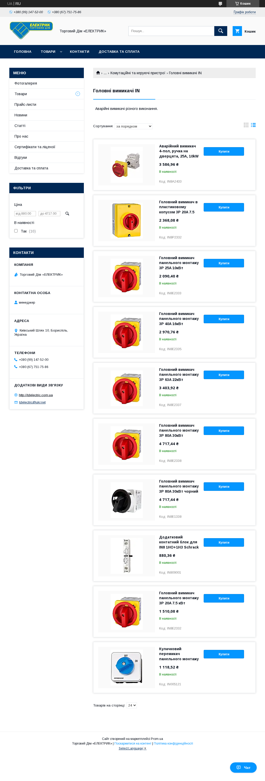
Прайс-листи (25, 104)
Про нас (21, 136)
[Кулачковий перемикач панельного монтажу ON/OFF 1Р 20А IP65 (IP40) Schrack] (126, 667)
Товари (48, 52)
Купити (224, 151)
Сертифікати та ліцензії (34, 147)
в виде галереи (246, 126)
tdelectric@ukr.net (32, 402)
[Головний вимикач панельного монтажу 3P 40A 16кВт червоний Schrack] (126, 332)
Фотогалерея (25, 83)
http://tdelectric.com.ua (36, 395)
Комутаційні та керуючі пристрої (138, 73)
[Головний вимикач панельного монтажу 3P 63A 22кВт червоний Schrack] (126, 388)
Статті (19, 126)
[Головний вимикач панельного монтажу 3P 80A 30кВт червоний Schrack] (126, 444)
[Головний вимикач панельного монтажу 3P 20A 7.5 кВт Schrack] (126, 611)
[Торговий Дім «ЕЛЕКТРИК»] (31, 38)
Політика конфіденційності (173, 743)
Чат (247, 767)
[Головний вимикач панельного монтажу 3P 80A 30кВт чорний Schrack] (126, 500)
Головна (22, 52)
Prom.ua (157, 739)
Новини (20, 115)
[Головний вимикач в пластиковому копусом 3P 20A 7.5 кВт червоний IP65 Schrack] (126, 220)
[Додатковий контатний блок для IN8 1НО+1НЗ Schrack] (126, 555)
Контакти (79, 52)
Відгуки (20, 157)
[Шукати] (220, 31)
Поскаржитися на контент (132, 743)
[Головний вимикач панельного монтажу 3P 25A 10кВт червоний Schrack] (126, 276)
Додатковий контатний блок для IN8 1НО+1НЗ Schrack (179, 542)
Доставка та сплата (119, 52)
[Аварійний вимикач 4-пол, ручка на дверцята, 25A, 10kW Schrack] (126, 164)
